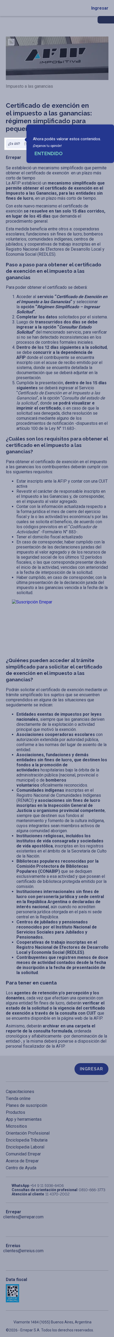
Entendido (48, 153)
